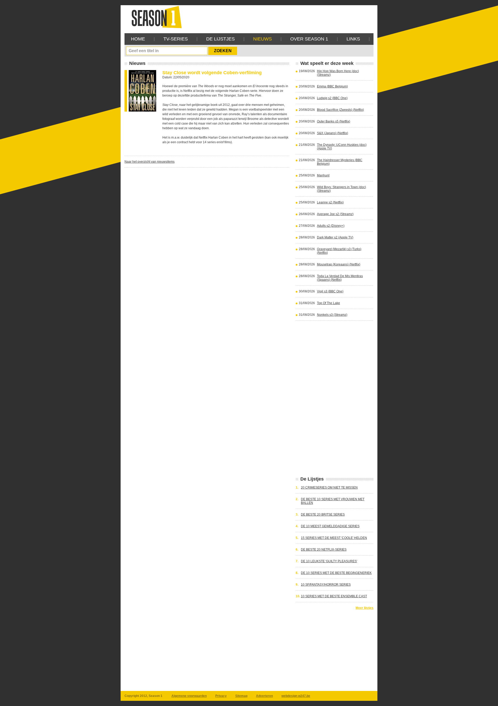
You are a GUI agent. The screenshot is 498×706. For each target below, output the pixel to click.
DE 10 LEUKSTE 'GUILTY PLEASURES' (329, 561)
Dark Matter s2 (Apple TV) (335, 237)
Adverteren (264, 696)
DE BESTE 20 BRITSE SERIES (323, 514)
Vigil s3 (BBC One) (330, 291)
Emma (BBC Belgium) (332, 86)
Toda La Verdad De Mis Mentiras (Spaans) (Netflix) (340, 278)
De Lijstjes (220, 39)
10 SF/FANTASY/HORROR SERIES (326, 584)
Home (138, 39)
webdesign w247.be (295, 696)
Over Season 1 (309, 39)
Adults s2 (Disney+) (330, 226)
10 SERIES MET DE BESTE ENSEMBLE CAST (334, 596)
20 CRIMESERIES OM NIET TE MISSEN (329, 487)
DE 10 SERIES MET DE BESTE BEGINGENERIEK (336, 573)
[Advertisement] (279, 17)
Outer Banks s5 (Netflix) (333, 121)
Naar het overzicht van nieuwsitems (150, 161)
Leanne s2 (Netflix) (330, 202)
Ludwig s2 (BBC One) (332, 98)
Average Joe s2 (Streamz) (335, 214)
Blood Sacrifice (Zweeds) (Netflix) (340, 110)
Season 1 (155, 16)
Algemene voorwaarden (189, 696)
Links (353, 39)
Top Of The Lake (328, 303)
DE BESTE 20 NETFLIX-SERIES (324, 549)
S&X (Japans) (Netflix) (332, 133)
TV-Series (175, 39)
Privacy (221, 696)
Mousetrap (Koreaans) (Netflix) (338, 264)
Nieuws (262, 39)
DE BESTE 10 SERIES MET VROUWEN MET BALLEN (332, 501)
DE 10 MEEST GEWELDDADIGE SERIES (330, 526)
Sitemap (241, 696)
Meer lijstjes (365, 608)
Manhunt (323, 175)
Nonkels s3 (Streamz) (332, 315)
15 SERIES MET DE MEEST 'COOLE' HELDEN (334, 538)
